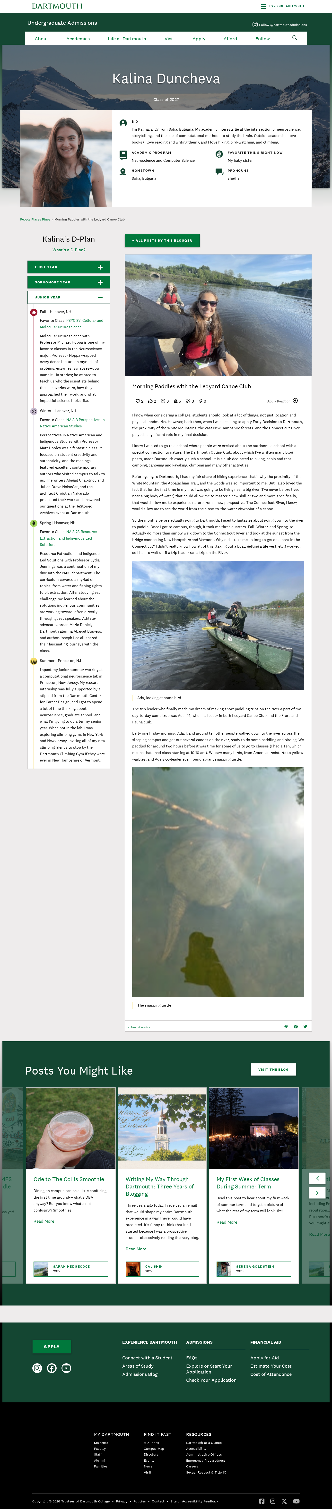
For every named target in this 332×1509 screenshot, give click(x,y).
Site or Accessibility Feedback (194, 1501)
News (148, 1466)
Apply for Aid (264, 1358)
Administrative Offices (204, 1454)
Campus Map (154, 1448)
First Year (46, 267)
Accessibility (196, 1448)
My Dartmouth (111, 1434)
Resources (198, 1434)
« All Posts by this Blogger (162, 240)
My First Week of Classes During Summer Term (248, 1182)
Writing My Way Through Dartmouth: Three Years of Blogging (160, 1186)
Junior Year (48, 297)
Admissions (199, 1342)
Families (100, 1466)
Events (149, 1460)
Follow (262, 39)
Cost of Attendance (271, 1374)
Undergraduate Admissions (62, 22)
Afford (230, 39)
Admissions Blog (139, 1374)
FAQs (191, 1358)
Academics (78, 39)
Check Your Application (211, 1380)
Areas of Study (138, 1366)
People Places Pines (35, 219)
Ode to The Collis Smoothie (69, 1179)
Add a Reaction (278, 401)
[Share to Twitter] (305, 1026)
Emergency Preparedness (206, 1460)
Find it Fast (158, 1434)
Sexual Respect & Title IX (206, 1472)
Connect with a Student (147, 1358)
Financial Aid (265, 1342)
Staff (98, 1454)
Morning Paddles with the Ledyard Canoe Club (89, 219)
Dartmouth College (57, 6)
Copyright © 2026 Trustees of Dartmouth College (71, 1501)
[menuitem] (152, 1362)
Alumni (99, 1460)
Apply (198, 39)
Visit (169, 39)
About (41, 39)
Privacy (121, 1501)
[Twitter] (284, 1501)
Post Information (140, 1028)
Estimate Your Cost (271, 1366)
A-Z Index (151, 1443)
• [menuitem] (113, 1501)
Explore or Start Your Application (209, 1369)
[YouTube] (296, 1501)
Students (101, 1443)
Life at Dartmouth (127, 39)
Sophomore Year (52, 282)
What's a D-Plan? (68, 250)
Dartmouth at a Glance (204, 1443)
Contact (158, 1501)
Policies (139, 1501)
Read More (44, 1221)
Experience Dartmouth (149, 1342)
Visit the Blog (273, 1069)
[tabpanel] (218, 315)
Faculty (100, 1448)
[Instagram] (272, 1501)
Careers (192, 1466)
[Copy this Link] (286, 1026)
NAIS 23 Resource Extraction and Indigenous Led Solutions (68, 538)
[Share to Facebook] (296, 1026)
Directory (151, 1454)
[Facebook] (261, 1501)
